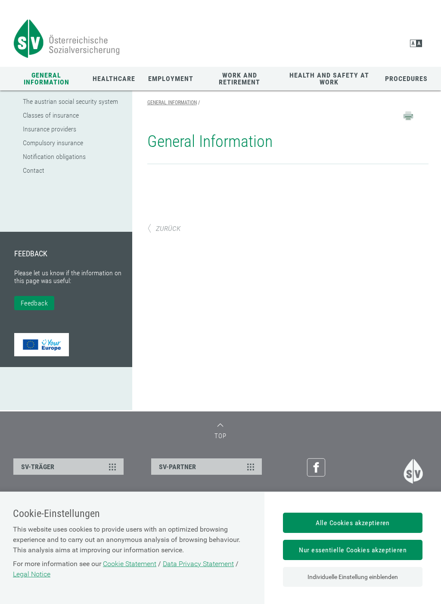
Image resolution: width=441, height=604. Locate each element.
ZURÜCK (168, 229)
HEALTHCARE (114, 79)
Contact (33, 170)
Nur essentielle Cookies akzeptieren (353, 550)
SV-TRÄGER (37, 467)
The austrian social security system (70, 101)
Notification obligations (54, 157)
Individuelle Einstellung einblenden (352, 576)
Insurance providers (49, 129)
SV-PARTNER (177, 467)
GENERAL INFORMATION (46, 78)
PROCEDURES (406, 79)
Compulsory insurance (53, 143)
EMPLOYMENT (170, 79)
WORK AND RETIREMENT (239, 78)
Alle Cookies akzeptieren (353, 523)
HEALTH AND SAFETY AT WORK (329, 78)
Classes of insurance (51, 115)
